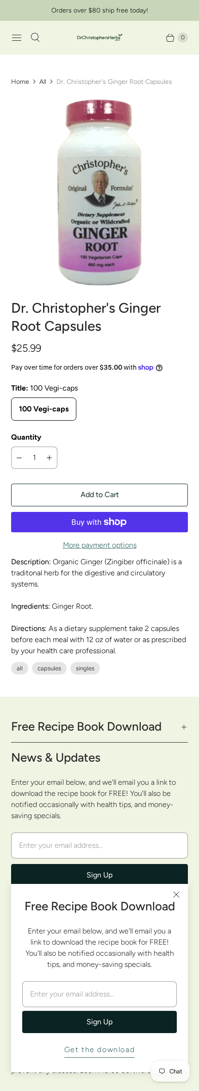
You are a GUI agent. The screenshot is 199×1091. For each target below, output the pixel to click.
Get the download (99, 1049)
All (42, 82)
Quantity (26, 437)
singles (85, 668)
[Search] (35, 37)
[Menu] (16, 37)
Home (20, 82)
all (20, 668)
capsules (49, 668)
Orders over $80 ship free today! (99, 10)
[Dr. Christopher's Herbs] (99, 37)
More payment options (100, 545)
